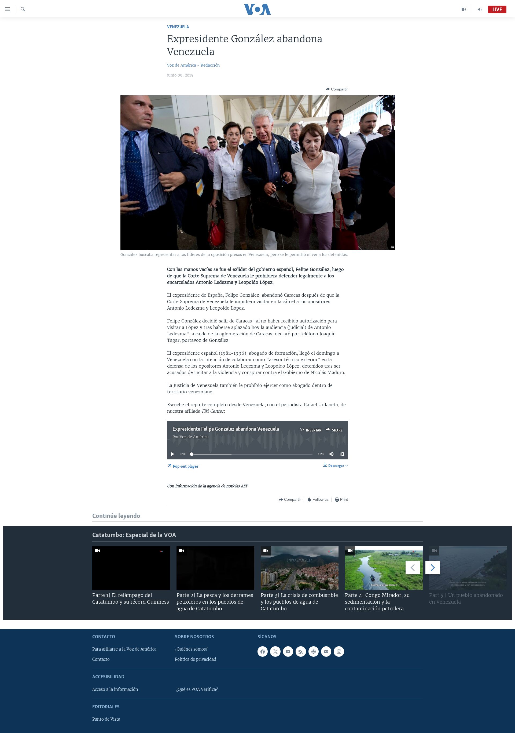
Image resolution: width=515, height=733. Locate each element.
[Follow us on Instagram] (339, 652)
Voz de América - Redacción (193, 65)
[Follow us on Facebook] (263, 652)
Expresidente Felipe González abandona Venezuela (225, 429)
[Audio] (480, 9)
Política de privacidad (195, 659)
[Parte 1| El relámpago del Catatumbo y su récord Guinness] (131, 568)
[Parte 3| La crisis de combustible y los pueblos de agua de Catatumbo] (300, 568)
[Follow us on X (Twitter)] (275, 652)
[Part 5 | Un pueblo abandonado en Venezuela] (468, 568)
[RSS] (301, 652)
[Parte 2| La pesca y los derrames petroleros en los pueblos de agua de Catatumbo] (215, 568)
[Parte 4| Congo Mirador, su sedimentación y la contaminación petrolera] (384, 568)
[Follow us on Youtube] (288, 652)
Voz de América (194, 436)
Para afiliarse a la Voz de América (124, 649)
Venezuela (178, 27)
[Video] (464, 9)
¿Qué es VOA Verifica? (197, 689)
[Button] (337, 89)
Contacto (101, 659)
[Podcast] (313, 652)
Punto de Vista (106, 719)
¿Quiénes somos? (191, 649)
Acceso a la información (115, 689)
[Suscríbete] (326, 652)
